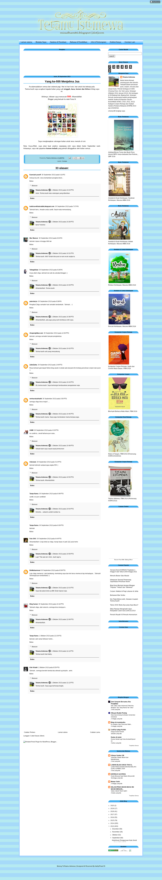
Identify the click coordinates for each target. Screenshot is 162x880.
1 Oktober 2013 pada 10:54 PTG (63, 509)
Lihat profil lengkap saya (116, 111)
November (116, 832)
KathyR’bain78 (100, 866)
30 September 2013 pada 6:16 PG (53, 175)
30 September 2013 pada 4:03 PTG (46, 430)
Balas (31, 181)
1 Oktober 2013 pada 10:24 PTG (63, 190)
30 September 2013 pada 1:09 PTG (50, 365)
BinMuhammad (34, 570)
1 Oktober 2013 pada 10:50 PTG (63, 477)
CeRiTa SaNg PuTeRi (118, 730)
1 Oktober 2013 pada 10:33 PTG (63, 285)
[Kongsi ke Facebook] (80, 158)
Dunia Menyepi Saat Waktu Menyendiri (123, 776)
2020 (112, 805)
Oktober (115, 835)
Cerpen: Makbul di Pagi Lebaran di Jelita (124, 591)
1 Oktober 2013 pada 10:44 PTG (63, 382)
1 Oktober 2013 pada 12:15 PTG (50, 636)
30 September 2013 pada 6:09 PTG (51, 525)
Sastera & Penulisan (58, 42)
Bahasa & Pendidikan (78, 42)
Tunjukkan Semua (134, 745)
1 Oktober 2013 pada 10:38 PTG (63, 317)
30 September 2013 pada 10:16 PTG (51, 604)
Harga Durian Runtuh (117, 731)
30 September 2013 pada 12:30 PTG (56, 333)
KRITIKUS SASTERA (118, 774)
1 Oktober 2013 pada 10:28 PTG (63, 222)
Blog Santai (33, 604)
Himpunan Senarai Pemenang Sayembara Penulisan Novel (120, 580)
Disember (115, 829)
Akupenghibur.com (36, 333)
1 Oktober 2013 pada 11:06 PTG (63, 619)
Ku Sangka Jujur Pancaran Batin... (121, 724)
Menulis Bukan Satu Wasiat (119, 576)
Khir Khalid (33, 667)
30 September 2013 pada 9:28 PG (51, 270)
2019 (112, 808)
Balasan (34, 186)
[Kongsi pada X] (78, 158)
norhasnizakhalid (35, 399)
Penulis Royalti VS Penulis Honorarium (123, 614)
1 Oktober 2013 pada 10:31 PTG (63, 253)
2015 (112, 820)
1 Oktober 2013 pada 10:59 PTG (63, 554)
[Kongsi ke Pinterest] (83, 158)
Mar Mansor (33, 238)
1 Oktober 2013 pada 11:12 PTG (63, 683)
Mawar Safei (115, 781)
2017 (112, 814)
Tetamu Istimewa (42, 190)
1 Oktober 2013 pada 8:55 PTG (48, 667)
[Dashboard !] (155, 3)
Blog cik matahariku (118, 722)
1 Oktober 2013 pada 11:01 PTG (63, 588)
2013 (112, 826)
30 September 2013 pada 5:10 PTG (49, 462)
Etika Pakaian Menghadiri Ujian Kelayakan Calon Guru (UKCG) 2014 (123, 610)
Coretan (64, 161)
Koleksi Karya (115, 42)
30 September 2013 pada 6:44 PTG (49, 539)
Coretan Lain (130, 42)
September (116, 838)
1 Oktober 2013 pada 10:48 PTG (63, 445)
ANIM (31, 430)
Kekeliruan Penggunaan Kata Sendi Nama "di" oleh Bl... (124, 841)
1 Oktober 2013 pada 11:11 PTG (62, 651)
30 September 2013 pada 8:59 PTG (53, 570)
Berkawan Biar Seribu (117, 595)
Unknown (32, 462)
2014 (112, 823)
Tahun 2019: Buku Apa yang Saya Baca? (124, 605)
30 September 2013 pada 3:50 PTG (55, 399)
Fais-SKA (32, 539)
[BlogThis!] (76, 158)
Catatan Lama (95, 732)
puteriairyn (33, 301)
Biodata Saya (41, 42)
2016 (112, 817)
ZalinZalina (33, 365)
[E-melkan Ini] (73, 158)
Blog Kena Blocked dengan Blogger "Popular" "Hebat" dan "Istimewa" (122, 586)
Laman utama (26, 42)
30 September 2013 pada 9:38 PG (50, 301)
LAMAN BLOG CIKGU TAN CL (121, 765)
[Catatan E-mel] (69, 158)
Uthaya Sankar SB (117, 755)
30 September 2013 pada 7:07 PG (67, 206)
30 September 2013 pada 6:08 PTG (51, 494)
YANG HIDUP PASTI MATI (119, 791)
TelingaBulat (33, 270)
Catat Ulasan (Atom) (37, 736)
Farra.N (73, 99)
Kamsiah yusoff (35, 175)
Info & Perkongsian (98, 42)
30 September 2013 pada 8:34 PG (50, 238)
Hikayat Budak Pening (119, 713)
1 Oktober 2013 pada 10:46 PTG (63, 414)
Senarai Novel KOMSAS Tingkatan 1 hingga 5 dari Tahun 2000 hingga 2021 (123, 571)
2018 (112, 811)
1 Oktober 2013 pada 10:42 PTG (63, 348)
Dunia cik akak (116, 737)
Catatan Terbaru (29, 732)
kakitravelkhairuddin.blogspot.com (41, 206)
